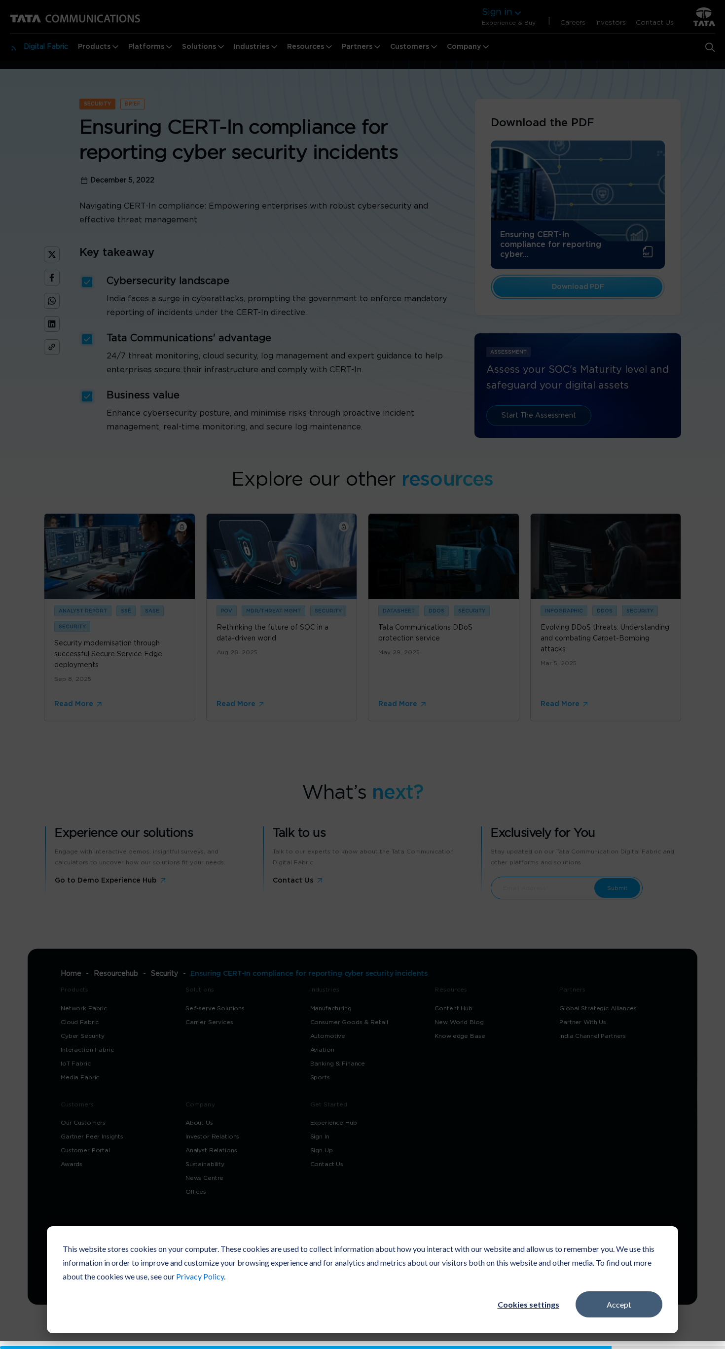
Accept (619, 1304)
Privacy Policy (200, 1276)
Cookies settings (528, 1304)
